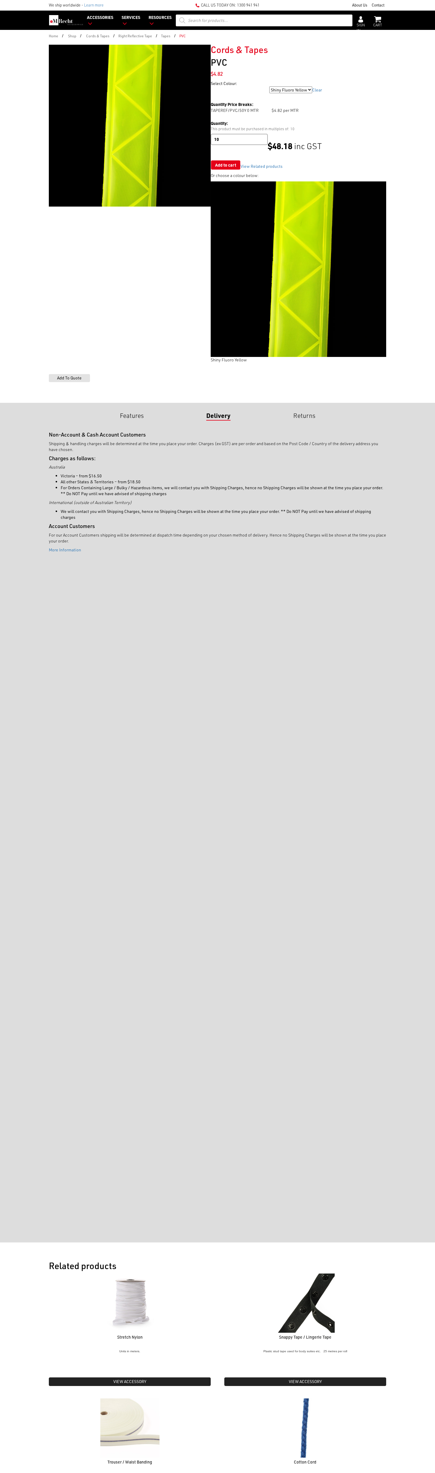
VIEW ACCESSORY (129, 1381)
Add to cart (225, 165)
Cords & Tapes (97, 35)
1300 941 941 (248, 4)
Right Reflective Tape (135, 35)
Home (53, 35)
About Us (359, 4)
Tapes (165, 35)
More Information (65, 550)
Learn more (94, 4)
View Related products (262, 166)
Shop (72, 35)
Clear (317, 90)
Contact (378, 4)
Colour (217, 89)
